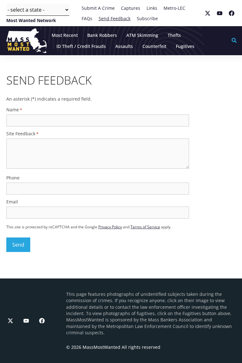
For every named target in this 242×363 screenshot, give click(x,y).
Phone (13, 178)
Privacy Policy (110, 227)
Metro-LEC (174, 8)
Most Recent (65, 35)
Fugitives (185, 46)
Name (14, 110)
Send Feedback (114, 18)
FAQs (87, 18)
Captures (130, 8)
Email (12, 202)
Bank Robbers (102, 35)
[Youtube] (26, 321)
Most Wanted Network (31, 20)
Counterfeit (154, 46)
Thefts (174, 35)
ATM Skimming (142, 35)
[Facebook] (42, 321)
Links (152, 8)
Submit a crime (98, 8)
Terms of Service (145, 227)
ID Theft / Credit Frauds (81, 46)
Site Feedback (22, 134)
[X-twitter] (10, 321)
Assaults (124, 46)
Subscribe (147, 18)
